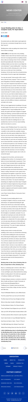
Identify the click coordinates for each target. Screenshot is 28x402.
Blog (12, 363)
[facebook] (4, 393)
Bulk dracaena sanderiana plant (18, 383)
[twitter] (12, 393)
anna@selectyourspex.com (16, 400)
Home (2, 22)
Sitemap (8, 366)
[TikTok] (23, 393)
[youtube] (16, 393)
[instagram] (19, 393)
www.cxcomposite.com (7, 375)
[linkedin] (8, 393)
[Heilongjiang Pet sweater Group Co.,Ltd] (2, 2)
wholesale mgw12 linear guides (6, 387)
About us (12, 360)
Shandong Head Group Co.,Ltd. (7, 383)
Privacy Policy (17, 366)
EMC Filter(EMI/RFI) (6, 379)
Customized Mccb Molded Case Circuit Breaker (19, 387)
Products (21, 360)
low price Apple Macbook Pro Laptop (19, 376)
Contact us (19, 363)
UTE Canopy (17, 379)
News (6, 363)
